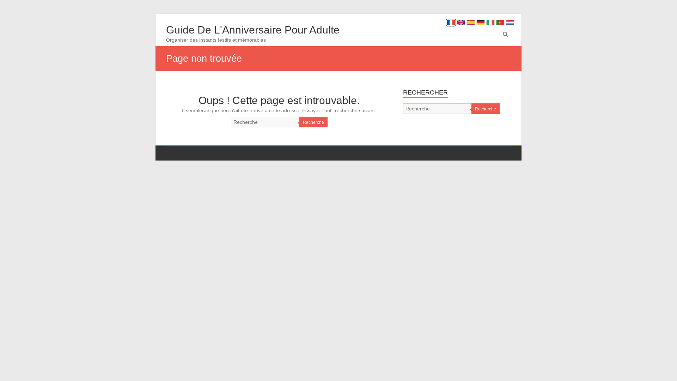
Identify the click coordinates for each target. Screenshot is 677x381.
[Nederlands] (510, 22)
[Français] (451, 22)
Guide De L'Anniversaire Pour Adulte (253, 30)
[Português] (500, 22)
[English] (461, 22)
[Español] (470, 22)
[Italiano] (490, 22)
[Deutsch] (480, 22)
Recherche (313, 122)
